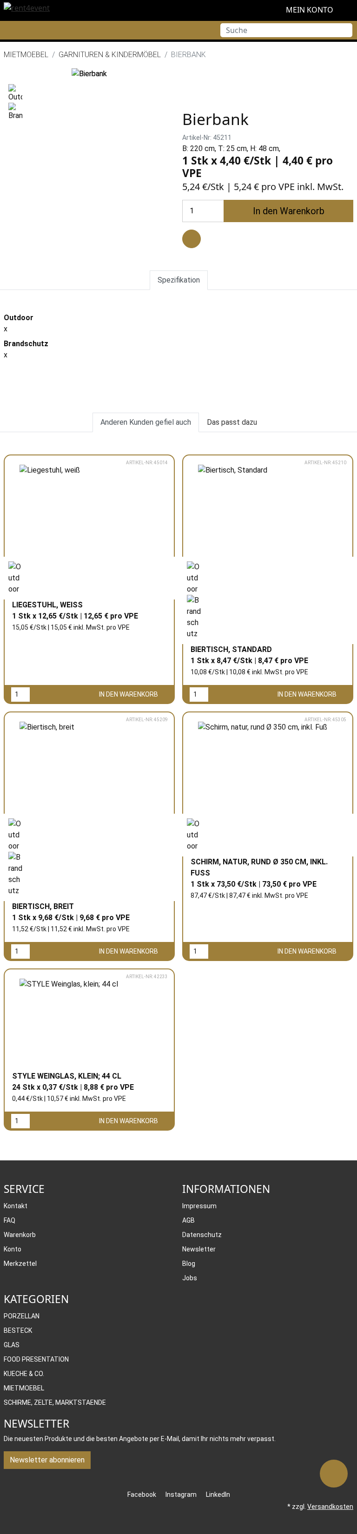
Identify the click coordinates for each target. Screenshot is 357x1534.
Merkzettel (20, 1263)
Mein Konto (308, 10)
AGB (188, 1220)
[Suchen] (345, 30)
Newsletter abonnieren (47, 1459)
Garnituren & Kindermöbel (110, 54)
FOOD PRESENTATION (36, 1359)
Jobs (189, 1278)
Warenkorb (20, 1234)
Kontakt (15, 1206)
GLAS (12, 1345)
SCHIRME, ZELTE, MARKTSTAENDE (55, 1402)
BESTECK (18, 1330)
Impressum (199, 1206)
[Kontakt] (334, 1474)
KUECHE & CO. (24, 1373)
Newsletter (199, 1249)
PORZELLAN (22, 1316)
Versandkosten (330, 1506)
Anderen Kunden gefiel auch (145, 422)
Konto (12, 1249)
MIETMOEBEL (26, 54)
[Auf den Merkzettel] (191, 239)
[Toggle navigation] (7, 30)
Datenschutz (202, 1234)
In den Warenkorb (288, 211)
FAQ (9, 1220)
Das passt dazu (232, 422)
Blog (188, 1263)
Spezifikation (179, 280)
